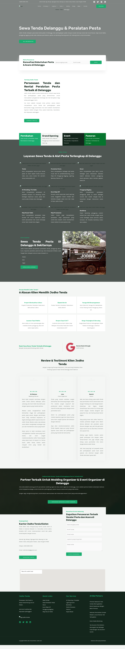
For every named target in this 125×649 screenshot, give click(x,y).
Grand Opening (50, 136)
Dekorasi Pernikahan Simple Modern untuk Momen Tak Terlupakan (98, 615)
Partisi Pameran (70, 607)
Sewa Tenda (46, 600)
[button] (49, 6)
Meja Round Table (27, 213)
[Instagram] (101, 2)
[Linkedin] (105, 2)
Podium (68, 609)
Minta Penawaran (73, 554)
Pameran (90, 136)
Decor (82, 169)
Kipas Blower (69, 611)
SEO (96, 640)
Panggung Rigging (85, 190)
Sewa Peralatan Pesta (49, 602)
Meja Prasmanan (56, 213)
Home (39, 6)
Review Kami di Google (83, 346)
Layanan (54, 6)
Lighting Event (70, 602)
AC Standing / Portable (29, 190)
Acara (61, 6)
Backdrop (83, 210)
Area (79, 6)
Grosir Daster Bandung (96, 621)
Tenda (24, 169)
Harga (73, 6)
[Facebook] (94, 2)
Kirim (96, 62)
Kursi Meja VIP (55, 192)
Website (92, 640)
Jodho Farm (39, 640)
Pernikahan (27, 136)
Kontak (85, 6)
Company (45, 6)
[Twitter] (98, 2)
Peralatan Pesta (56, 169)
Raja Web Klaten (102, 640)
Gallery (68, 6)
